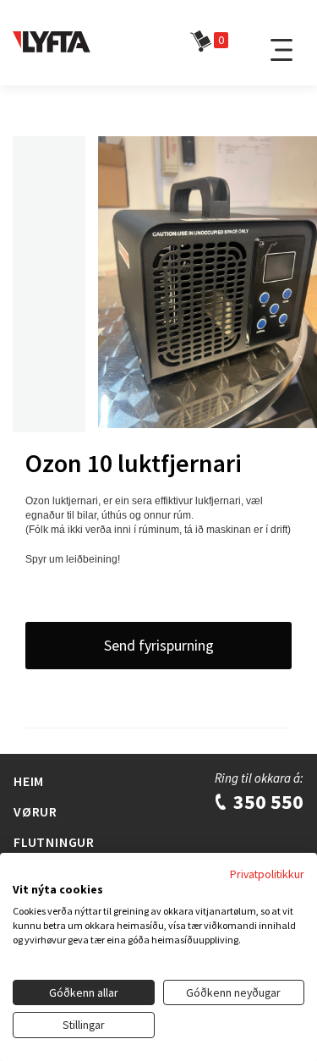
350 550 (266, 802)
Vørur (35, 811)
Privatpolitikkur (267, 874)
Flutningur (54, 841)
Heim (29, 780)
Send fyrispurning (159, 645)
